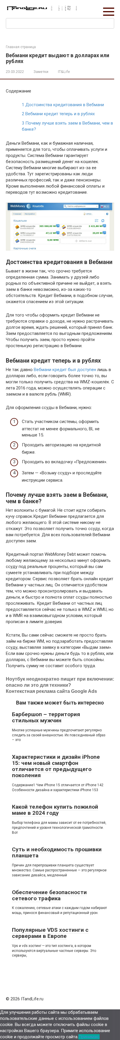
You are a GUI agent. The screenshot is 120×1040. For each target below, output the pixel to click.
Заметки (40, 71)
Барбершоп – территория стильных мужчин (46, 717)
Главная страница (21, 47)
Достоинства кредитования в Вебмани (63, 104)
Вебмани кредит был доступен (65, 369)
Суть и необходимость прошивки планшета (57, 852)
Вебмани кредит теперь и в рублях (58, 113)
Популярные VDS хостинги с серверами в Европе (50, 933)
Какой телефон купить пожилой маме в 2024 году (55, 809)
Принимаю (89, 1036)
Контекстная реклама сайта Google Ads (51, 691)
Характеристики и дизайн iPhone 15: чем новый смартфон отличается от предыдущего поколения (56, 766)
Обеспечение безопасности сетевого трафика (49, 895)
